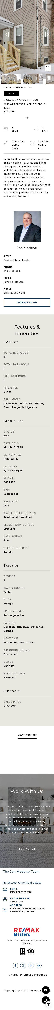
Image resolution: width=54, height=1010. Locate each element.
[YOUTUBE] (39, 965)
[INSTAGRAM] (23, 965)
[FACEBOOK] (15, 965)
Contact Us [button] (27, 849)
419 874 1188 (16, 901)
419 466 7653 (12, 271)
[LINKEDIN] (31, 965)
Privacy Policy (40, 990)
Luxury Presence (35, 974)
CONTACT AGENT (27, 302)
